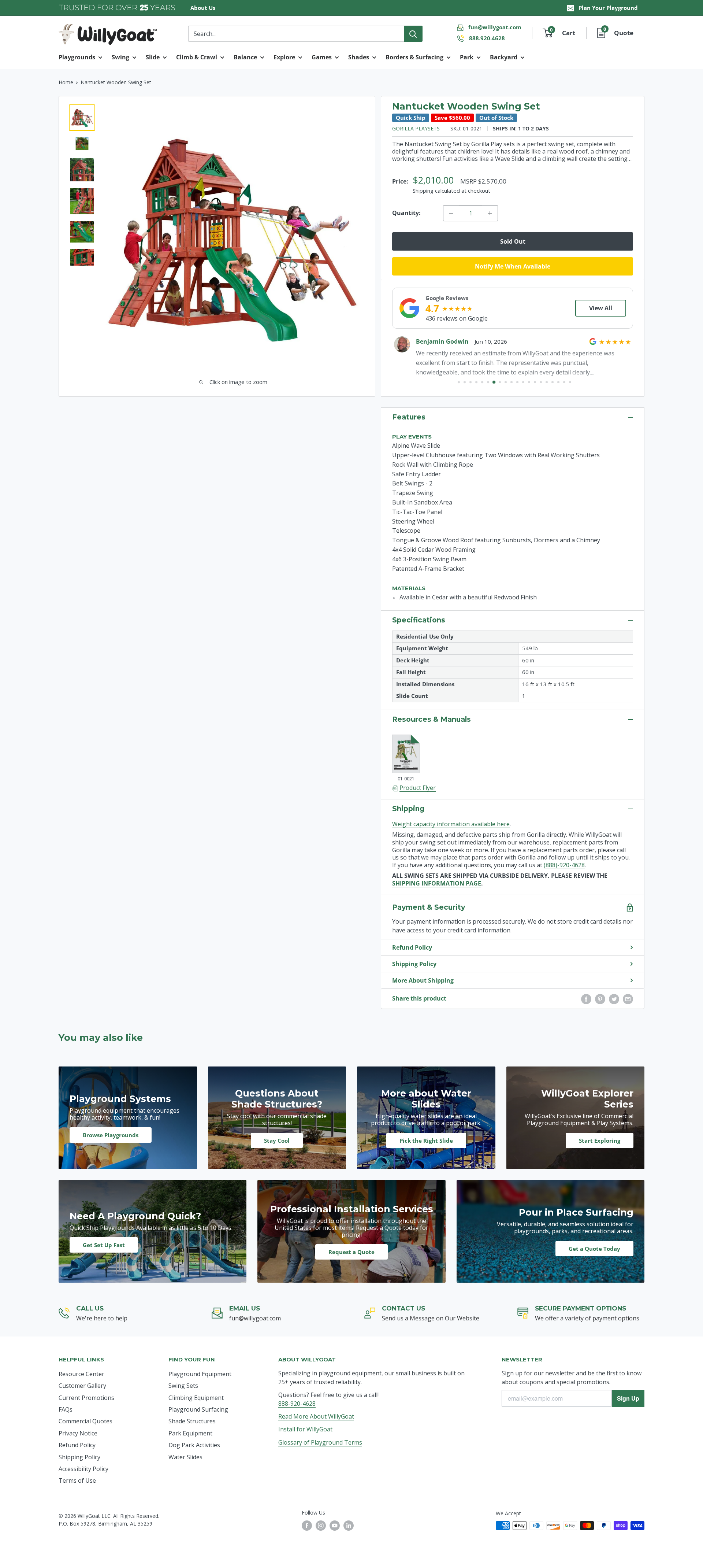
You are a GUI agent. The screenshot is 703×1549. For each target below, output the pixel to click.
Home (66, 82)
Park (466, 57)
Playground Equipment (199, 1374)
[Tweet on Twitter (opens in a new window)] (614, 998)
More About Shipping (423, 980)
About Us (202, 7)
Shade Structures (192, 1421)
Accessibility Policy (83, 1469)
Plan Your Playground (608, 7)
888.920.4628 (487, 38)
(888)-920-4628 (564, 865)
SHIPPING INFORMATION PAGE (436, 883)
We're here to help (101, 1318)
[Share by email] (628, 998)
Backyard (503, 57)
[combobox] (296, 34)
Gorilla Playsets (416, 128)
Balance (245, 57)
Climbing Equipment (196, 1398)
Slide (153, 57)
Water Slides (185, 1457)
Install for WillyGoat (305, 1429)
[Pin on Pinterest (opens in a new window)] (600, 998)
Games (322, 57)
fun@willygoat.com (494, 27)
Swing (120, 57)
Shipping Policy (414, 964)
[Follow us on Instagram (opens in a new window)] (321, 1525)
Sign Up (628, 1398)
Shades (358, 57)
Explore (284, 57)
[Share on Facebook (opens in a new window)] (586, 998)
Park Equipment (190, 1433)
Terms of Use (77, 1480)
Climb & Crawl (196, 57)
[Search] (413, 34)
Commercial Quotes (85, 1421)
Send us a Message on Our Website (430, 1318)
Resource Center (81, 1374)
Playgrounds (77, 57)
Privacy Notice (78, 1433)
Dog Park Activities (194, 1445)
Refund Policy (412, 947)
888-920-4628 (297, 1404)
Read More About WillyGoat (316, 1416)
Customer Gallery (82, 1386)
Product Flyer (417, 788)
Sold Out (512, 241)
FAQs (65, 1409)
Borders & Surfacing (414, 57)
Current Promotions (86, 1398)
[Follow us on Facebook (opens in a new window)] (307, 1525)
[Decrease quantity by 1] (451, 213)
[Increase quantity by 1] (490, 213)
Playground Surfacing (198, 1409)
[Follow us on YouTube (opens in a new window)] (335, 1525)
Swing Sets (183, 1386)
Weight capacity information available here (451, 824)
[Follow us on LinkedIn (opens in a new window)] (348, 1525)
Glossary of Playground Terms (320, 1442)
